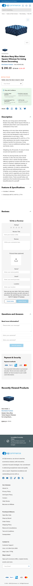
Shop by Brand (6, 518)
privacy (22, 297)
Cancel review (10, 301)
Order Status (6, 521)
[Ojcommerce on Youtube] (7, 477)
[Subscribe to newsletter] (29, 566)
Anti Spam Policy (7, 494)
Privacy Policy (6, 491)
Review (16, 239)
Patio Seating (22, 13)
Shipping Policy (7, 525)
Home (3, 13)
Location (16, 284)
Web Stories (6, 501)
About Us (5, 488)
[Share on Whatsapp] (12, 109)
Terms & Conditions (8, 531)
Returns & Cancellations (9, 528)
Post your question (16, 345)
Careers (4, 498)
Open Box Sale (6, 515)
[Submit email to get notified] (21, 84)
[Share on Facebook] (7, 109)
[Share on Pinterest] (16, 109)
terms (15, 297)
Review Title (16, 231)
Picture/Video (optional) (16, 253)
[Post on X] (20, 109)
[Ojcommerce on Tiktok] (15, 477)
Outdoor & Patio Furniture (12, 13)
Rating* (16, 225)
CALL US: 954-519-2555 (10, 548)
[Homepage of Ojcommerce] (11, 5)
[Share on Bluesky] (25, 109)
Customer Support (7, 545)
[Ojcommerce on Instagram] (11, 477)
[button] (11, 227)
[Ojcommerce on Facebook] (3, 477)
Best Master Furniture (7, 64)
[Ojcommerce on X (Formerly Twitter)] (22, 477)
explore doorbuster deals (16, 1)
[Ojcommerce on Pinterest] (19, 477)
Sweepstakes (6, 534)
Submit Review (22, 301)
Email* (16, 276)
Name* (16, 269)
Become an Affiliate (8, 504)
